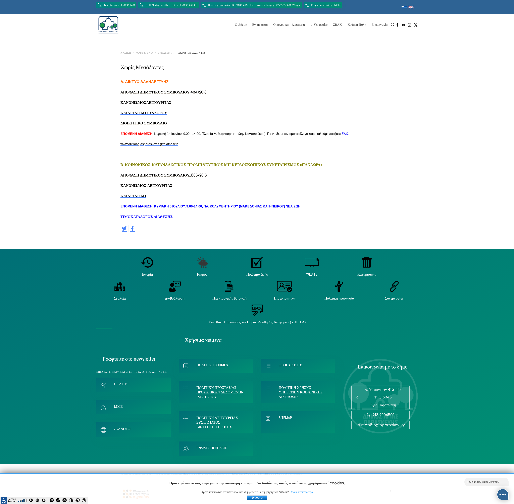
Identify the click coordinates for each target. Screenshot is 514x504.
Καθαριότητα (366, 274)
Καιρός (202, 274)
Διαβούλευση (175, 298)
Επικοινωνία (380, 25)
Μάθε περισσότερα (302, 492)
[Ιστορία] (147, 262)
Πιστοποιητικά (284, 298)
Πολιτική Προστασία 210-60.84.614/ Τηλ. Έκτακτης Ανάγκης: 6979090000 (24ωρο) (254, 5)
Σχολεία (120, 298)
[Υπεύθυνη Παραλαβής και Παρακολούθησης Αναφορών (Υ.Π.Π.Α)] (257, 310)
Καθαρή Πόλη (357, 25)
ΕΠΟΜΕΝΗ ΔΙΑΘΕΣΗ (136, 206)
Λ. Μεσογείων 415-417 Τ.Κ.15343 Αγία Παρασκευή (383, 397)
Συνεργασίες (394, 298)
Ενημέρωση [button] (260, 25)
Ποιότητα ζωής (257, 274)
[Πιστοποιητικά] (284, 286)
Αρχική (125, 52)
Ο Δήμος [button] (241, 25)
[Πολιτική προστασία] (339, 286)
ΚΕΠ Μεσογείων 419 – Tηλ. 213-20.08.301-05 (171, 5)
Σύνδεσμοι (166, 52)
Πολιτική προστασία (339, 298)
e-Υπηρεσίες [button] (318, 25)
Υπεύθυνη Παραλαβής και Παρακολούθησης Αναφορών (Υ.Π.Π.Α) (257, 322)
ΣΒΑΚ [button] (337, 25)
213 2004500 (384, 415)
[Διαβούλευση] (175, 286)
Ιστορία (147, 274)
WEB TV (311, 274)
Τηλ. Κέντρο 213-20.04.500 (119, 5)
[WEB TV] (312, 262)
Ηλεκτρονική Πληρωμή (229, 298)
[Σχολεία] (119, 286)
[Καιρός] (202, 262)
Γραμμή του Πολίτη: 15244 (326, 5)
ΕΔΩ (345, 133)
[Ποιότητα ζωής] (257, 262)
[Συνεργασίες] (394, 286)
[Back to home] (108, 25)
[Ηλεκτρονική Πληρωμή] (230, 286)
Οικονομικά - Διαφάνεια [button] (289, 25)
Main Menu (144, 52)
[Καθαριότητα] (366, 262)
